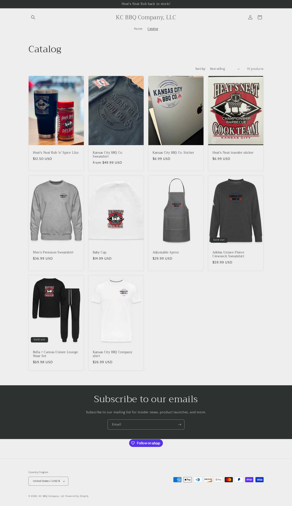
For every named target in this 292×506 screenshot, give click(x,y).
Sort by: (200, 69)
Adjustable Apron (166, 252)
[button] (33, 17)
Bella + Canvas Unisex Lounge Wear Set (55, 354)
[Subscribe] (179, 425)
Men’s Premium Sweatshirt (53, 252)
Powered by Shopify (77, 496)
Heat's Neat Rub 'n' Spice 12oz (56, 153)
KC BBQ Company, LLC (52, 496)
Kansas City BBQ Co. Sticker (173, 153)
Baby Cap (99, 252)
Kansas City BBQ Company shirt (112, 354)
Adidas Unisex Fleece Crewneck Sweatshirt (228, 254)
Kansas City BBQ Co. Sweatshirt (108, 154)
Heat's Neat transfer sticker (233, 153)
